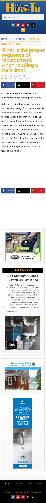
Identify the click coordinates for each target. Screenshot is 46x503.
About (39, 483)
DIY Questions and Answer (17, 78)
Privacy (7, 483)
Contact (29, 483)
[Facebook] (13, 25)
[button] (23, 30)
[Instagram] (28, 25)
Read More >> (12, 311)
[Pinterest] (23, 25)
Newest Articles (17, 39)
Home (4, 39)
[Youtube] (18, 25)
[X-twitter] (33, 25)
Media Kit (18, 483)
